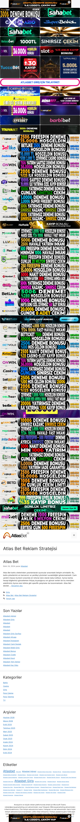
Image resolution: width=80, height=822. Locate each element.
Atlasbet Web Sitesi (54, 790)
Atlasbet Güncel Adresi (63, 781)
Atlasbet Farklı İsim (8, 781)
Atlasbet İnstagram (11, 641)
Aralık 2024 (8, 742)
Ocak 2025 (7, 739)
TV (4, 700)
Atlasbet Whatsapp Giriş (66, 790)
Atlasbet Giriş (8, 620)
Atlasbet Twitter (28, 790)
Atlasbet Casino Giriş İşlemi (25, 777)
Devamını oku (17, 586)
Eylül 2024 (7, 753)
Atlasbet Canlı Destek (12, 644)
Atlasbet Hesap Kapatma (40, 784)
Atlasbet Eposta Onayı (40, 777)
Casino (6, 686)
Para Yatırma (8, 697)
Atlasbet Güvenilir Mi (26, 784)
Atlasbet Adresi (9, 616)
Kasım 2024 (8, 746)
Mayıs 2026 (8, 721)
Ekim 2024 (7, 749)
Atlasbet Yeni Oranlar (39, 792)
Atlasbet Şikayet (18, 795)
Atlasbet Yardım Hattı (8, 792)
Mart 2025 (7, 732)
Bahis (5, 683)
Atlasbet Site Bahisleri (70, 787)
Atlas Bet (11, 561)
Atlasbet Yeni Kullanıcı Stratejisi (24, 792)
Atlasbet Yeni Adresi (11, 662)
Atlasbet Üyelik (9, 655)
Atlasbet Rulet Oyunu (46, 787)
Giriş (8, 592)
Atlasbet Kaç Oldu (10, 665)
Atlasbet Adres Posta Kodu (44, 771)
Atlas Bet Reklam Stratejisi (25, 595)
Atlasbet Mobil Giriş (11, 648)
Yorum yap (10, 599)
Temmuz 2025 (9, 728)
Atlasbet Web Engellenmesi (40, 790)
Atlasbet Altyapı (9, 637)
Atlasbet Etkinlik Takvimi (53, 777)
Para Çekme (8, 693)
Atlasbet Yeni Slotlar (51, 792)
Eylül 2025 (7, 725)
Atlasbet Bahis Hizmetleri (69, 771)
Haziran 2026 (8, 718)
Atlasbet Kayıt (9, 658)
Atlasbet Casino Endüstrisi (10, 777)
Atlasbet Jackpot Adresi (54, 784)
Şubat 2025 (8, 735)
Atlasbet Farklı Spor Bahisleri (68, 777)
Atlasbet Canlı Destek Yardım (47, 775)
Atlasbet (6, 623)
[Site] (40, 139)
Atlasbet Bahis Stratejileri (10, 775)
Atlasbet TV (19, 790)
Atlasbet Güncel (51, 781)
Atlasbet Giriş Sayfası (12, 634)
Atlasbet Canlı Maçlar (61, 775)
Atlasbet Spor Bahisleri (9, 790)
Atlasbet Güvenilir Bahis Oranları (11, 784)
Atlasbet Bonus (9, 651)
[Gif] (40, 225)
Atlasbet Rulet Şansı (58, 787)
